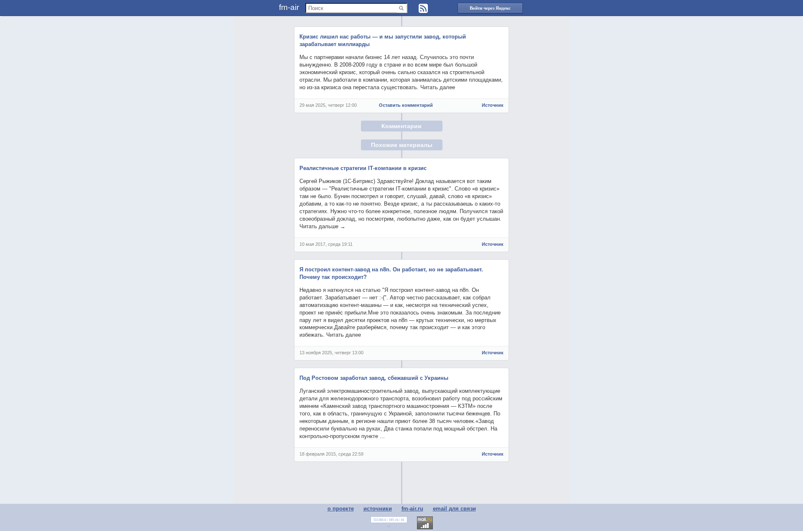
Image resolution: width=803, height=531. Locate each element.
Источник (493, 105)
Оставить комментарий (406, 105)
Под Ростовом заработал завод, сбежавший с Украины (373, 378)
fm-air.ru (412, 508)
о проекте (340, 508)
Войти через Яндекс (490, 7)
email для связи (454, 508)
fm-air (289, 7)
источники (377, 508)
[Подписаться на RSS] (423, 8)
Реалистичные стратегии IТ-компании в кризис (363, 168)
